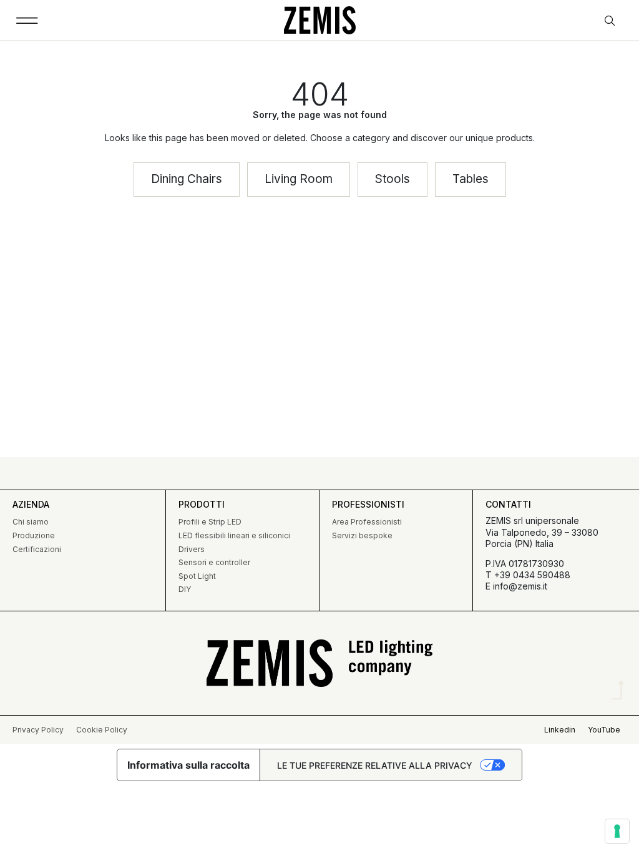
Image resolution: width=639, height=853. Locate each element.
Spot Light (197, 576)
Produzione (33, 535)
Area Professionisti (367, 521)
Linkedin (559, 729)
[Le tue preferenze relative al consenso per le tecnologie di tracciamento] (617, 831)
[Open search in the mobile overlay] (611, 21)
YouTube (604, 729)
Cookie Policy (101, 729)
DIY (184, 589)
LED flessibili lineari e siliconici (234, 535)
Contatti (508, 504)
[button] (27, 20)
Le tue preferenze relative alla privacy (374, 765)
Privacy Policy (38, 729)
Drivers (191, 549)
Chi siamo (30, 521)
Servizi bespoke (362, 535)
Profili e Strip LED (209, 521)
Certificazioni (36, 549)
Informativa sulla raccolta (188, 765)
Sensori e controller (214, 562)
